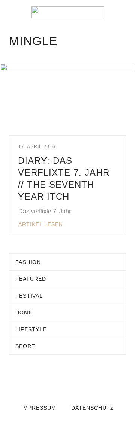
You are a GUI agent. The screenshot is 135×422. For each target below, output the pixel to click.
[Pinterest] (97, 380)
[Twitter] (67, 380)
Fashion (28, 262)
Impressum (38, 408)
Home (24, 312)
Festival (29, 296)
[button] (11, 12)
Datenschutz (92, 408)
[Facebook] (52, 380)
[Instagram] (82, 380)
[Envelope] (37, 380)
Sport (25, 346)
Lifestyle (30, 329)
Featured (30, 279)
